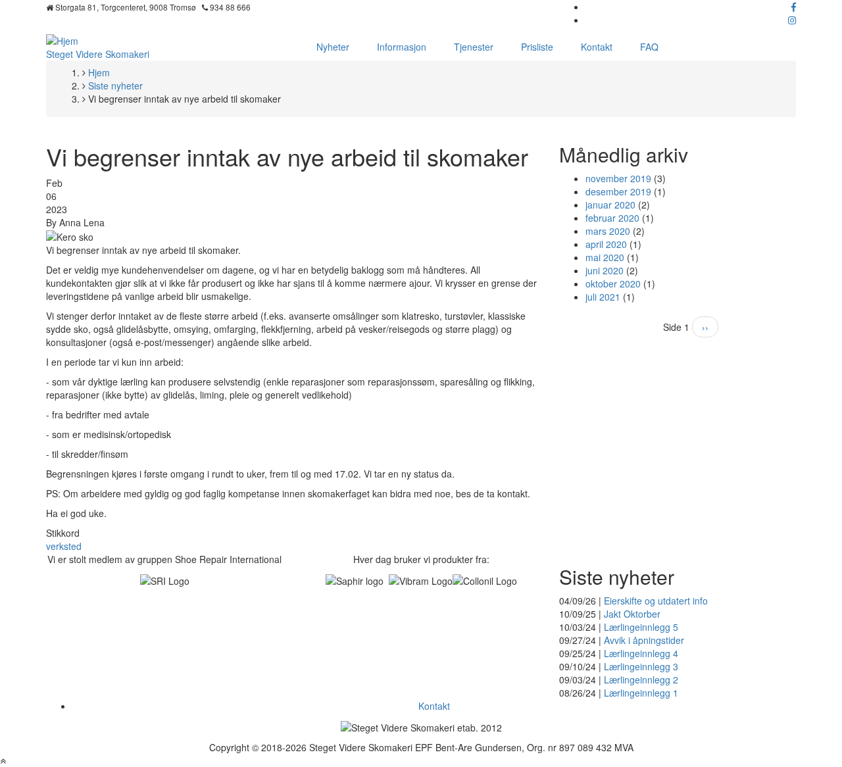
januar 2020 (610, 204)
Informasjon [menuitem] (401, 46)
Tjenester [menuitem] (473, 46)
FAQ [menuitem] (649, 46)
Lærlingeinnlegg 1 (641, 692)
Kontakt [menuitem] (596, 46)
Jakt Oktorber (632, 613)
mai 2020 (604, 257)
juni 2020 (604, 270)
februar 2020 (612, 217)
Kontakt (434, 705)
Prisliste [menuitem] (537, 46)
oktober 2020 (613, 283)
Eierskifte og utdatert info (656, 600)
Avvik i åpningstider (644, 640)
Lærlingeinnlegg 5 (641, 626)
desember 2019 (618, 191)
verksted (64, 546)
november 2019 (618, 178)
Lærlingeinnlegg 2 (641, 679)
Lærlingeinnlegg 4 (641, 653)
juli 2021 (602, 296)
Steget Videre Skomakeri (97, 54)
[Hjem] (62, 39)
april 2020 (606, 244)
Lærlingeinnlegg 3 (641, 666)
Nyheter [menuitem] (332, 46)
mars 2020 (607, 230)
